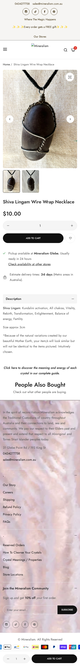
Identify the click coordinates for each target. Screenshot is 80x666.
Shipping (9, 499)
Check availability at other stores (29, 264)
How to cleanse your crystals (22, 552)
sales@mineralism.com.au (19, 459)
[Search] (65, 49)
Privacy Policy (12, 514)
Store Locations (13, 574)
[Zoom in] (69, 77)
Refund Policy (12, 507)
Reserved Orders (13, 545)
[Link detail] (26, 11)
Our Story (9, 485)
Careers (8, 492)
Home (6, 64)
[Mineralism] (40, 49)
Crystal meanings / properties (22, 560)
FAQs (6, 521)
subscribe (67, 609)
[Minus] (8, 225)
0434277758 (11, 453)
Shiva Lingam (11, 308)
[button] (70, 119)
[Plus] (72, 225)
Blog (6, 567)
